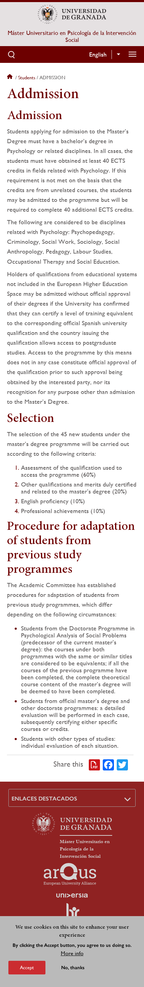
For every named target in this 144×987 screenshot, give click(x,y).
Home (10, 77)
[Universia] (72, 895)
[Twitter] (122, 764)
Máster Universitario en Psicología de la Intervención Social (72, 36)
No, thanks (73, 968)
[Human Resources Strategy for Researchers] (72, 914)
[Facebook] (108, 764)
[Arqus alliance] (70, 874)
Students (26, 77)
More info (72, 953)
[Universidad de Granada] (72, 14)
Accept (27, 967)
